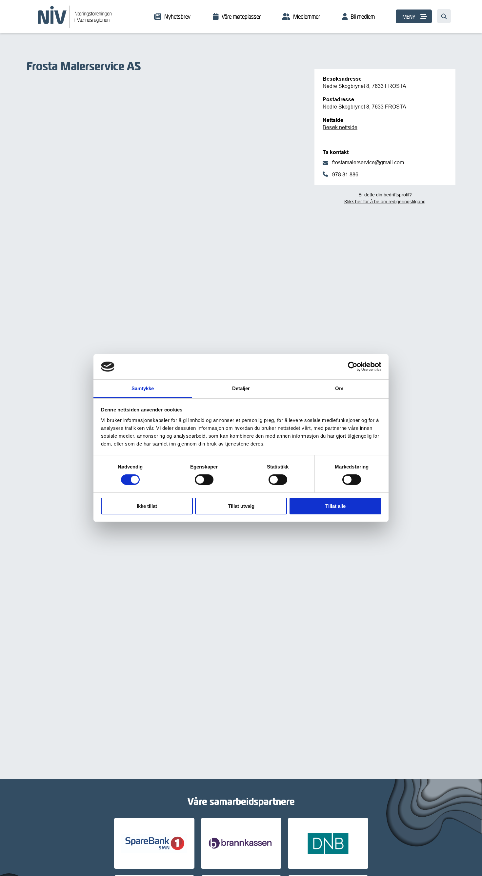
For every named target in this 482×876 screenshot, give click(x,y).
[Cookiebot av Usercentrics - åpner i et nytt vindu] (352, 366)
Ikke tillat (147, 506)
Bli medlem (363, 16)
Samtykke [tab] (142, 388)
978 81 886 (345, 174)
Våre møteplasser (241, 16)
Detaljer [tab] (241, 388)
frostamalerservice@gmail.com (368, 162)
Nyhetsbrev (177, 16)
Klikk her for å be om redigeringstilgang (385, 201)
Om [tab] (339, 388)
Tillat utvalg (241, 506)
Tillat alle (335, 506)
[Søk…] (444, 16)
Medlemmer (306, 16)
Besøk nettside (340, 127)
